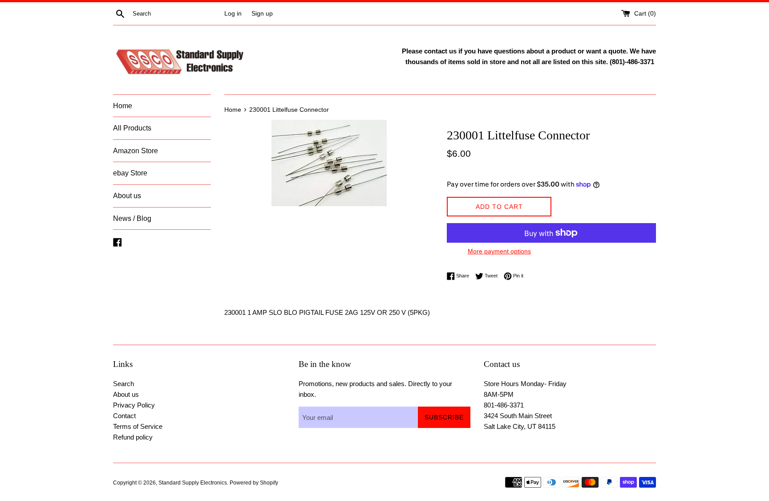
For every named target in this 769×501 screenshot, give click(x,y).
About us (127, 196)
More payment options (499, 251)
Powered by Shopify (254, 483)
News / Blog (132, 218)
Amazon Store (135, 151)
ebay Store (130, 173)
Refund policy (133, 437)
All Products (132, 128)
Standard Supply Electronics (192, 483)
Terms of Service (137, 426)
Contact (124, 416)
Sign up (262, 13)
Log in (233, 13)
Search (123, 383)
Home (122, 106)
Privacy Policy (134, 405)
